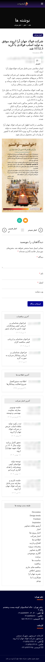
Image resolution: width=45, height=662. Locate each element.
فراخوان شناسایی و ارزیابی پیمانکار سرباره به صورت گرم (16, 355)
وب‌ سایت (39, 292)
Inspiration (36, 522)
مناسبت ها (36, 560)
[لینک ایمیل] (25, 220)
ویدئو (39, 581)
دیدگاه (40, 257)
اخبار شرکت (17, 25)
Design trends (35, 515)
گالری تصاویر (35, 550)
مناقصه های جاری (33, 567)
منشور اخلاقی (35, 571)
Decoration (36, 512)
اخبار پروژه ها (35, 533)
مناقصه (37, 564)
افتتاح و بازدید (35, 543)
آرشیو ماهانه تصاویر (32, 526)
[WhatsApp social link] (19, 220)
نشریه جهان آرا (34, 574)
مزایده (38, 557)
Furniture (37, 519)
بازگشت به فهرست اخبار (22, 230)
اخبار (25, 25)
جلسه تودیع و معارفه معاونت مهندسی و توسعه (13, 410)
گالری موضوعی (34, 553)
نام (41, 273)
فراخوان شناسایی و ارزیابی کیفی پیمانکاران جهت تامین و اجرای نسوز (15, 326)
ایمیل (40, 282)
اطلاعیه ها (36, 540)
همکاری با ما (35, 577)
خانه (29, 25)
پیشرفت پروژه (34, 546)
